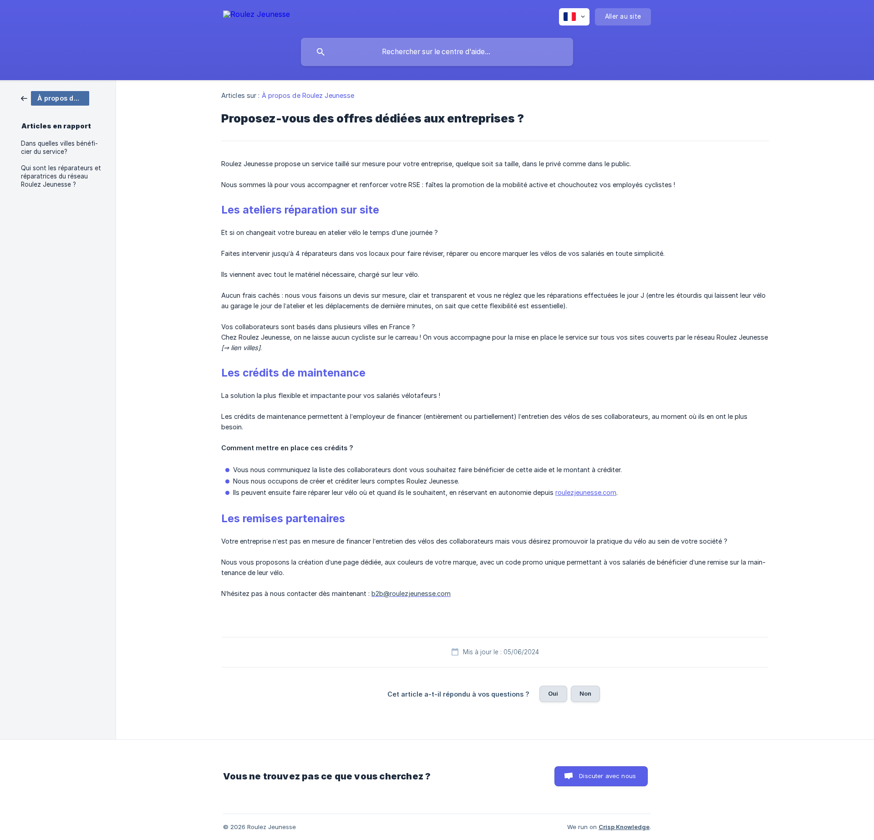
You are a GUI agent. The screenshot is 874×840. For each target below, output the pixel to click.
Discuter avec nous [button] (607, 775)
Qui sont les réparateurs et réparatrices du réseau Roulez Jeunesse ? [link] (61, 176)
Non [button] (585, 693)
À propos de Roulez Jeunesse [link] (308, 95)
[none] (256, 15)
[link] (55, 97)
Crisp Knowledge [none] (624, 826)
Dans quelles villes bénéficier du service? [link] (59, 147)
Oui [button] (553, 693)
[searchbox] (437, 52)
